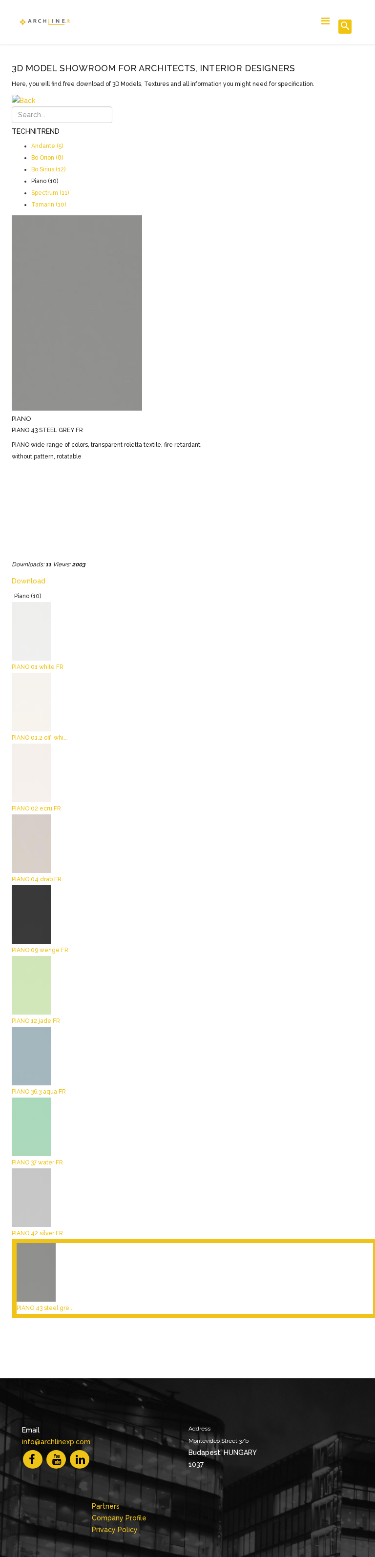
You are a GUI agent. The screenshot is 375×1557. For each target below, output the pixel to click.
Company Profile (119, 1518)
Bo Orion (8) (47, 157)
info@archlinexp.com (56, 1442)
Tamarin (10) (48, 204)
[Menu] (325, 21)
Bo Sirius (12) (48, 169)
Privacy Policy (115, 1530)
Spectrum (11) (50, 192)
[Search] (345, 27)
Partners (106, 1506)
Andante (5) (47, 146)
